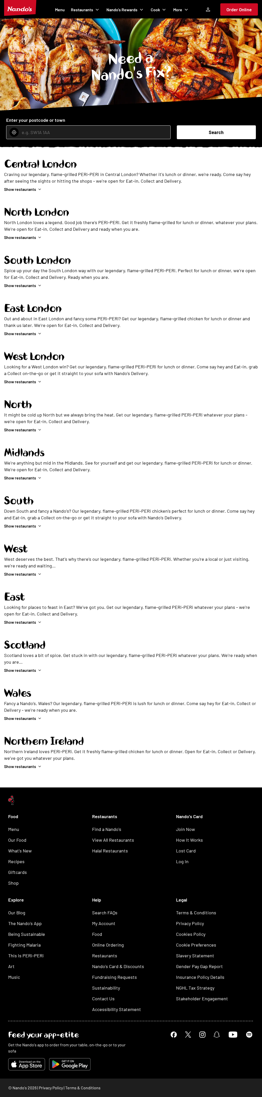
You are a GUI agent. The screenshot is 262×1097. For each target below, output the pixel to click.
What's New (20, 850)
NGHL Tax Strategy (195, 988)
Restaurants (82, 9)
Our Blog (16, 912)
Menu (60, 9)
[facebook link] (173, 1035)
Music (14, 977)
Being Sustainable (26, 934)
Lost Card (186, 850)
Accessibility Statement (116, 1009)
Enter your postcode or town (35, 120)
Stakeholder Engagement (202, 998)
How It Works (189, 840)
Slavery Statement (195, 955)
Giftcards (17, 872)
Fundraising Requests (114, 977)
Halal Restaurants (110, 850)
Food (97, 934)
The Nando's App (25, 923)
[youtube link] (232, 1035)
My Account (103, 923)
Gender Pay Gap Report (199, 966)
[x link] (188, 1035)
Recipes (16, 861)
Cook (155, 9)
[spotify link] (249, 1035)
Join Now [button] (185, 829)
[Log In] (208, 9)
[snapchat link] (216, 1035)
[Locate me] (14, 132)
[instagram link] (202, 1035)
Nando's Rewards (121, 9)
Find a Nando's (106, 829)
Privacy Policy (190, 923)
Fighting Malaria (24, 945)
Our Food (17, 840)
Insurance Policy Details (200, 977)
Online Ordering (108, 945)
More (177, 9)
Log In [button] (182, 861)
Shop (13, 883)
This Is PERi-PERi (26, 955)
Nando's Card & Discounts (118, 966)
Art (11, 966)
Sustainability (106, 988)
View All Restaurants (113, 840)
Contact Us (103, 998)
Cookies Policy (190, 934)
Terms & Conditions (196, 912)
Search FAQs (104, 912)
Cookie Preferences (196, 945)
